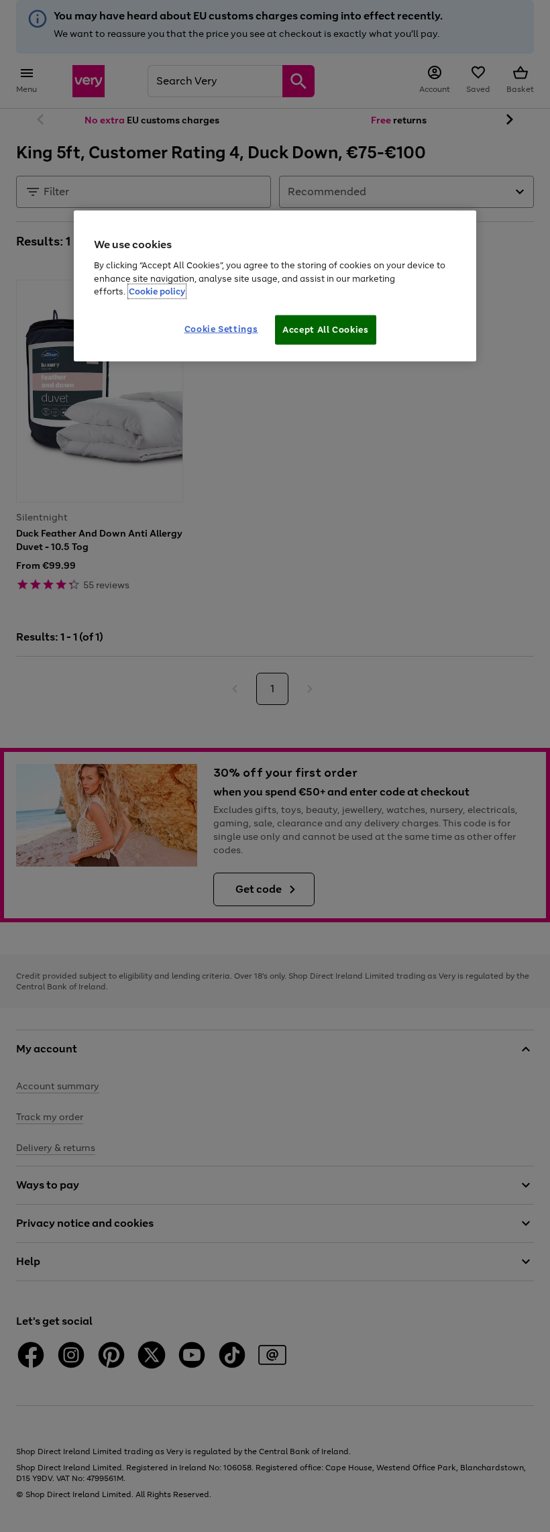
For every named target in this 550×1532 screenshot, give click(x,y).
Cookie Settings (221, 328)
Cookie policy (157, 291)
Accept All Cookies (325, 329)
